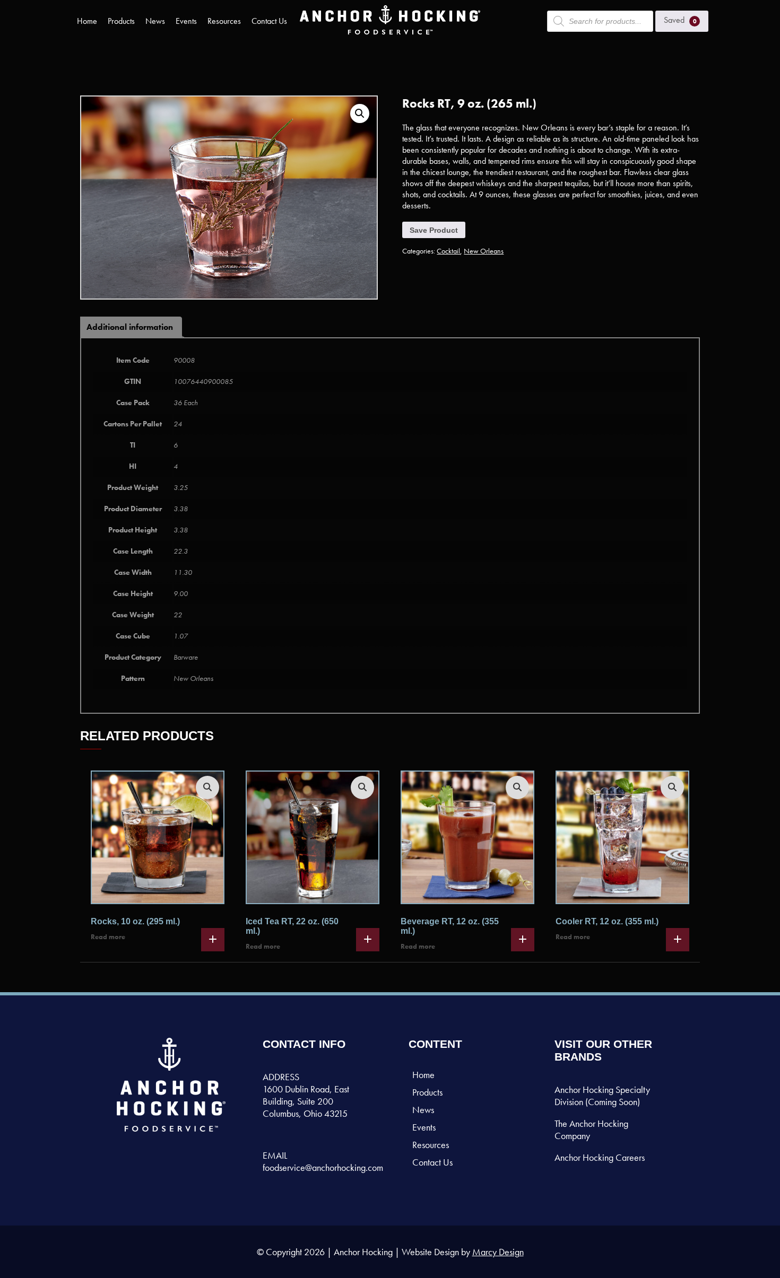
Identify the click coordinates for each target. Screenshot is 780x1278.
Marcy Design (498, 1252)
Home (87, 21)
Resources (224, 21)
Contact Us (269, 21)
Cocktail (448, 251)
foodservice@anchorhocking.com (323, 1167)
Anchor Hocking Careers (599, 1157)
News (155, 21)
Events (186, 21)
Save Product (434, 230)
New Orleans (484, 251)
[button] (359, 113)
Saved (680, 19)
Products (121, 21)
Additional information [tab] (129, 326)
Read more (108, 936)
